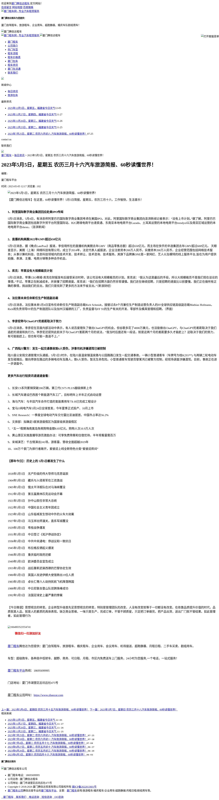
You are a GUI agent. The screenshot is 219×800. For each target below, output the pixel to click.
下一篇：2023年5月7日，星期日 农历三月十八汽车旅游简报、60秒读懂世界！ (134, 709)
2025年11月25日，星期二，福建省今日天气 (32, 127)
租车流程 (13, 53)
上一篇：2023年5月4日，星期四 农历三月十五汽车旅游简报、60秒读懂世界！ (45, 709)
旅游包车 (13, 95)
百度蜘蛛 (28, 7)
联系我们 (13, 72)
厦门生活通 (14, 68)
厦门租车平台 (48, 790)
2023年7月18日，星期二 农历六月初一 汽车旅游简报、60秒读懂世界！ (48, 739)
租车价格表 (14, 57)
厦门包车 (13, 61)
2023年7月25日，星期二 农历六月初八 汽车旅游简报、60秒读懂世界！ (47, 133)
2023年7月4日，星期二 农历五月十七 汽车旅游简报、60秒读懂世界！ (47, 743)
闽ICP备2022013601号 (84, 786)
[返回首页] (20, 11)
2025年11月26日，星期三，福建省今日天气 (32, 121)
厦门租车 (13, 41)
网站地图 (17, 7)
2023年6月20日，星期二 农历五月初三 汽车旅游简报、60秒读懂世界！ (48, 750)
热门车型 (13, 49)
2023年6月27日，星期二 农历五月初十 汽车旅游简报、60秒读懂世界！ (48, 747)
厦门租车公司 (15, 790)
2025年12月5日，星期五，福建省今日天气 (31, 108)
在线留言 (6, 7)
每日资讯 (13, 91)
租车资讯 (13, 65)
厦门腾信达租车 (20, 3)
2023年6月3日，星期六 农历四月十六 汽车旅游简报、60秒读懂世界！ (47, 754)
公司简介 (13, 45)
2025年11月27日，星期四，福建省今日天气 (32, 114)
